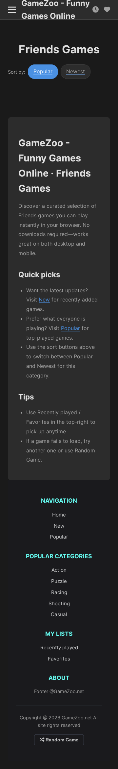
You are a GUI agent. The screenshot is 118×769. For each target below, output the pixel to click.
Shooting (59, 603)
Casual (59, 614)
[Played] (95, 10)
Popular (42, 71)
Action (59, 570)
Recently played (59, 647)
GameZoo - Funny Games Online (55, 9)
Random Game (61, 739)
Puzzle (59, 581)
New (44, 299)
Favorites (59, 659)
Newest (75, 71)
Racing (59, 592)
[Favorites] (107, 10)
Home (59, 515)
